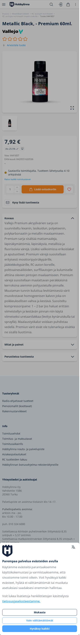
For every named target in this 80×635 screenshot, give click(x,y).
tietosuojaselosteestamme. (21, 601)
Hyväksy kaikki (39, 628)
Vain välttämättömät (39, 620)
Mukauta (39, 612)
